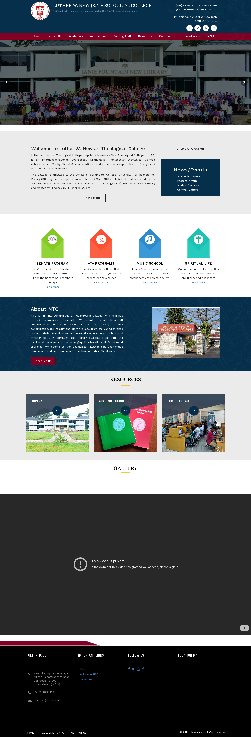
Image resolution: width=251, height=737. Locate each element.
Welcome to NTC (89, 674)
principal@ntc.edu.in (46, 700)
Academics (75, 36)
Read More (93, 198)
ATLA (210, 36)
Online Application (190, 149)
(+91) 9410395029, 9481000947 (197, 9)
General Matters (188, 189)
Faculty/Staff (122, 36)
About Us (55, 36)
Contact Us (86, 679)
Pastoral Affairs (187, 180)
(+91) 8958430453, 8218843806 (197, 5)
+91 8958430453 (44, 692)
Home (38, 36)
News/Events (192, 36)
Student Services (188, 185)
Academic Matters (189, 176)
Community (167, 36)
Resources (145, 36)
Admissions (98, 36)
